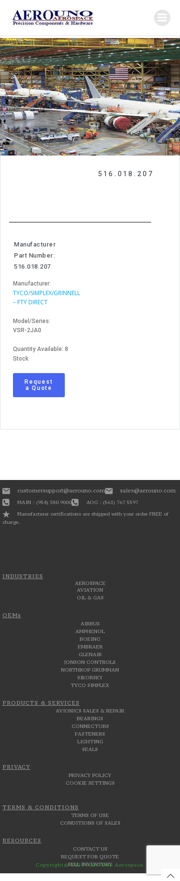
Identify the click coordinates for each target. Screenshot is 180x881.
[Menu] (162, 18)
